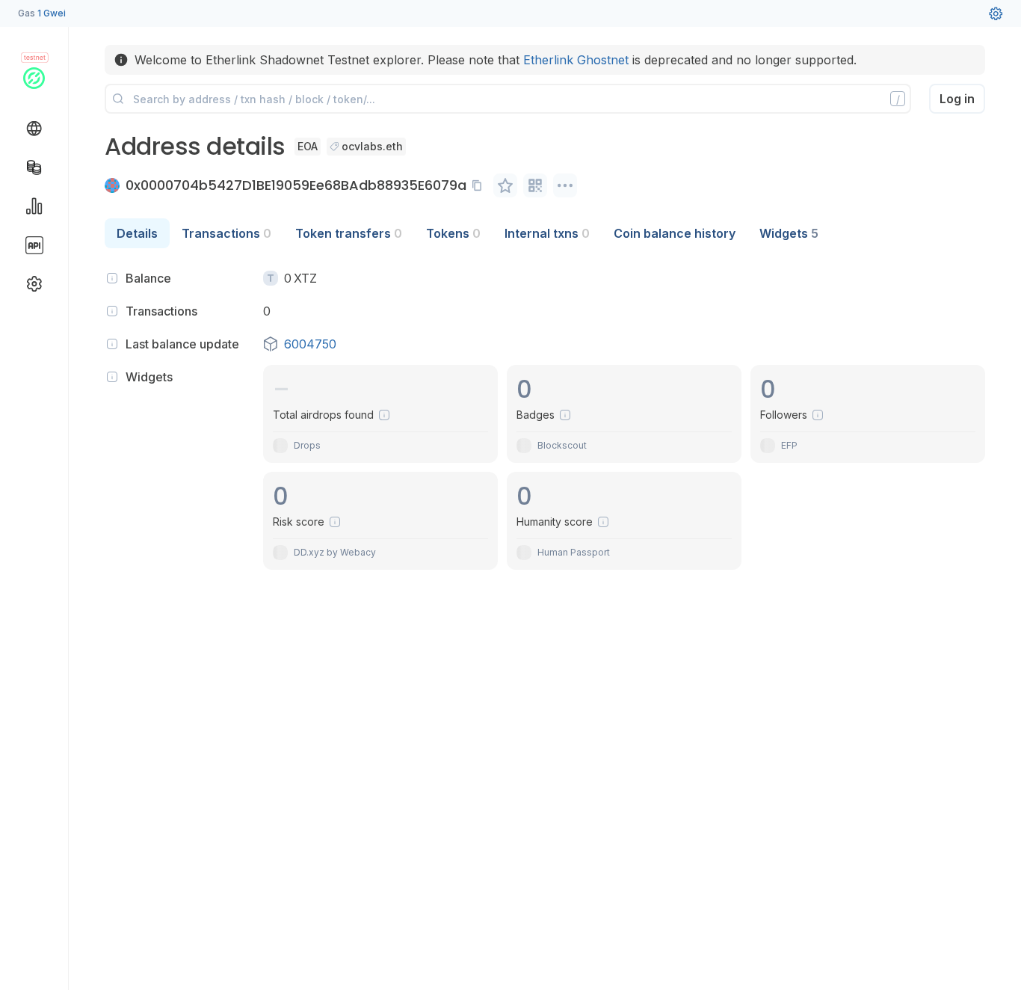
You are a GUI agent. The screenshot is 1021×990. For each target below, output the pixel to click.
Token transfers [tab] (348, 233)
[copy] (479, 185)
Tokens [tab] (453, 233)
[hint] (112, 278)
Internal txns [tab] (547, 233)
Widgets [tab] (788, 233)
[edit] (505, 185)
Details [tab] (137, 233)
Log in (957, 98)
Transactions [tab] (226, 233)
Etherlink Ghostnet (576, 59)
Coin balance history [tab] (674, 233)
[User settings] (995, 13)
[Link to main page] (34, 78)
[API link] (34, 245)
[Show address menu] (565, 185)
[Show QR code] (535, 185)
